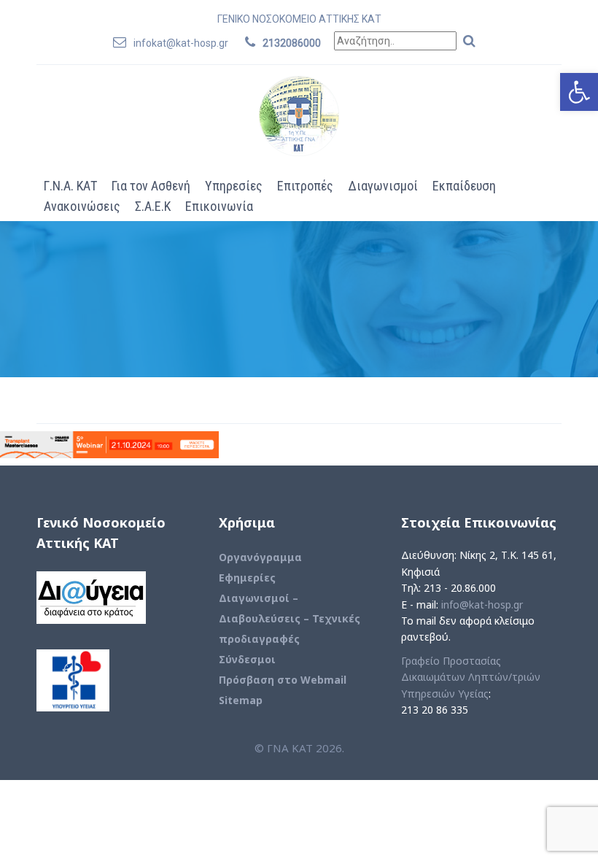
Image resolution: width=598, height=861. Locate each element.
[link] (579, 92)
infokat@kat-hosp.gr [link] (180, 43)
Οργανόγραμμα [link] (260, 557)
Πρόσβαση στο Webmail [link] (282, 680)
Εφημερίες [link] (247, 577)
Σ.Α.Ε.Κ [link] (153, 206)
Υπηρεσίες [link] (234, 185)
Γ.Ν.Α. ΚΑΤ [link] (70, 185)
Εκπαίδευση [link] (464, 185)
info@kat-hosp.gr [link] (482, 604)
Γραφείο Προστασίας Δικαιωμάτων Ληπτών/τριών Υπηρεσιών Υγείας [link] (470, 677)
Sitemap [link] (241, 700)
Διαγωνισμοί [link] (383, 185)
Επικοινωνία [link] (219, 206)
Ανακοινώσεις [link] (82, 206)
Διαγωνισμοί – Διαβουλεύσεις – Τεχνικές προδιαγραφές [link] (289, 618)
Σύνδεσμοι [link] (247, 659)
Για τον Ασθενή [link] (151, 185)
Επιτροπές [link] (305, 185)
